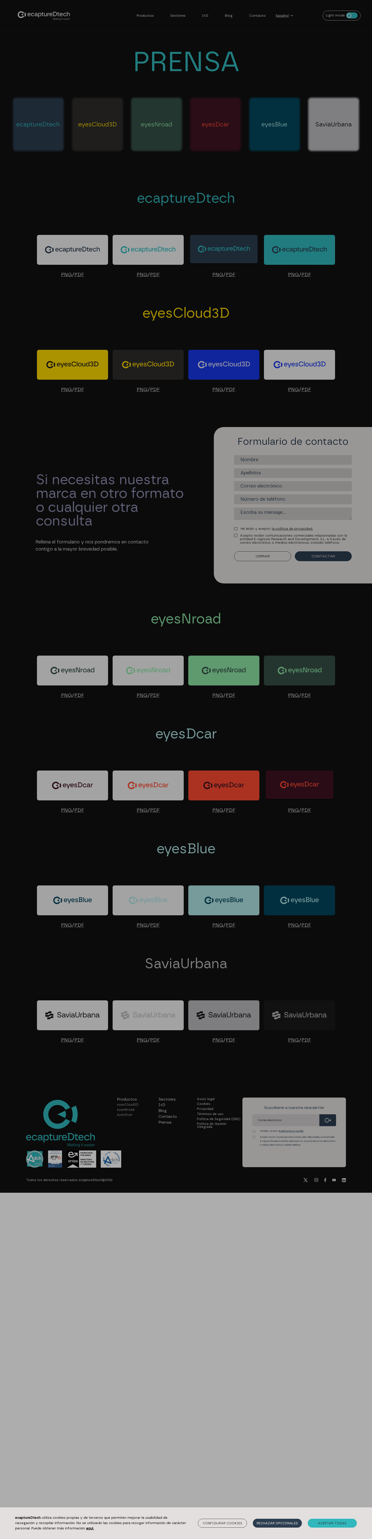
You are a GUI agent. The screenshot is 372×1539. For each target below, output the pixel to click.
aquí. (90, 1528)
